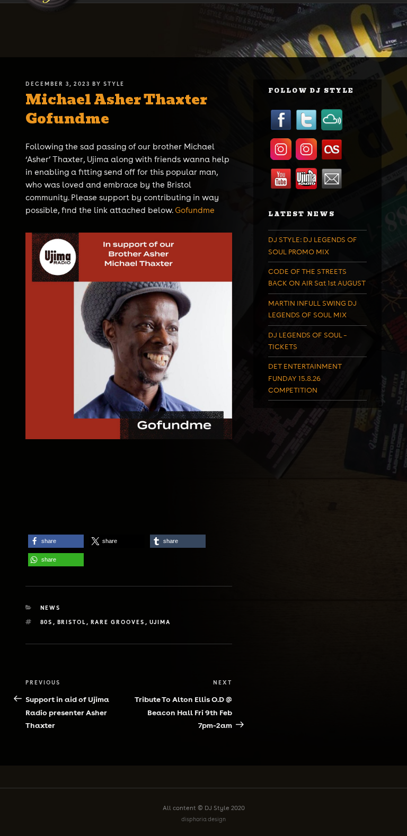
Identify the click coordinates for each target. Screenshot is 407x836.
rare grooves (118, 622)
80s (46, 622)
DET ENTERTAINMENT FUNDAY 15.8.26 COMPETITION (305, 378)
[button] (56, 541)
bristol (71, 622)
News (50, 607)
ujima (160, 622)
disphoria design (203, 819)
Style (114, 83)
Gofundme (195, 210)
